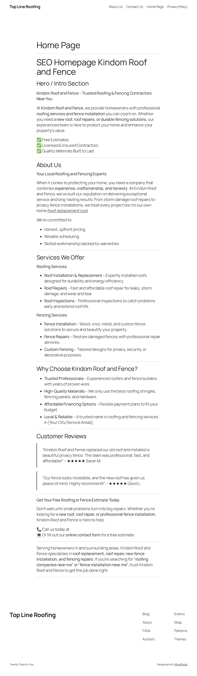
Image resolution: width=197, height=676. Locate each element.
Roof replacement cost (68, 210)
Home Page (155, 6)
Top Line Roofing (25, 6)
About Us (116, 6)
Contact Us (134, 6)
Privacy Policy (177, 6)
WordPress (180, 664)
